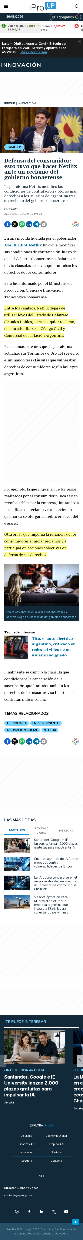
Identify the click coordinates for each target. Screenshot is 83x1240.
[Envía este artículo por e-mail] (43, 224)
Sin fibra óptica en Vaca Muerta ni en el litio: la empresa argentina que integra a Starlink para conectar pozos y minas (51, 905)
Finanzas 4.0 (26, 1144)
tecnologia (16, 723)
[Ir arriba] (75, 1222)
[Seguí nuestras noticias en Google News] (75, 224)
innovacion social (22, 730)
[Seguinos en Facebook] (29, 1212)
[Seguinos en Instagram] (17, 1212)
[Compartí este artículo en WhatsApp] (22, 224)
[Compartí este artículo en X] (14, 224)
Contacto (56, 1160)
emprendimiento (46, 723)
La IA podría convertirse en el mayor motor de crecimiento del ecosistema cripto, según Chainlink (55, 883)
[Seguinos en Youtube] (66, 1212)
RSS (41, 1175)
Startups (56, 1152)
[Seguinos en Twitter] (54, 1212)
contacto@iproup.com (18, 1195)
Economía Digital (56, 1135)
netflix (50, 730)
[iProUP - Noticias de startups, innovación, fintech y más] (41, 6)
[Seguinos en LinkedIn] (41, 1212)
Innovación (26, 1152)
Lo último (26, 1135)
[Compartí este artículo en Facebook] (7, 224)
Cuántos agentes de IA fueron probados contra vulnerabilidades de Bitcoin (56, 863)
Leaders (26, 1160)
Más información (33, 52)
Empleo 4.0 (56, 1144)
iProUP (13, 209)
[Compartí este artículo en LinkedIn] (29, 224)
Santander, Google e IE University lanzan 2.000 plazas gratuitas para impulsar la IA (56, 844)
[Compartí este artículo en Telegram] (36, 224)
